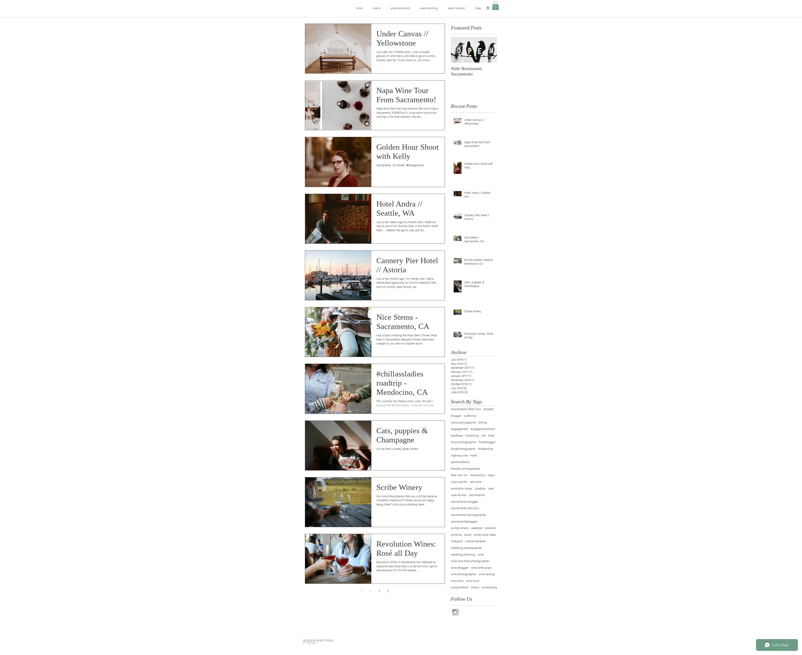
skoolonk (490, 528)
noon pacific (459, 482)
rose (491, 488)
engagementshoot (483, 429)
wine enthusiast (481, 568)
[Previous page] (361, 591)
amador (488, 409)
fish (483, 435)
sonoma (456, 534)
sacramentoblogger (464, 521)
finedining (472, 435)
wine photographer (463, 574)
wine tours (473, 581)
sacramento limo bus (465, 508)
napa (491, 475)
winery (475, 587)
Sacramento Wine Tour (466, 409)
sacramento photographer (468, 515)
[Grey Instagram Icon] (488, 8)
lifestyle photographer (465, 468)
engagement (459, 429)
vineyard (456, 541)
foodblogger (487, 442)
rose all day (458, 495)
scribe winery (460, 528)
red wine (475, 482)
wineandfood (459, 587)
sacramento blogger (464, 501)
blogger (456, 416)
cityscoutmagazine (463, 422)
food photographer (463, 442)
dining (482, 422)
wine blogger (459, 568)
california (470, 416)
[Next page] (388, 591)
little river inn (459, 475)
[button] (495, 5)
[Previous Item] (457, 50)
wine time (457, 581)
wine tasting (487, 574)
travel (467, 534)
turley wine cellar (485, 534)
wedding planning (463, 554)
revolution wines (461, 488)
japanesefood (460, 462)
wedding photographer (466, 548)
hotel (473, 455)
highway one (459, 455)
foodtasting (485, 449)
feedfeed (457, 435)
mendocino (477, 475)
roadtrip (480, 488)
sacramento (477, 495)
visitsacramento (475, 541)
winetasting (489, 587)
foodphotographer (463, 449)
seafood (476, 528)
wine (481, 554)
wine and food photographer (470, 561)
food (491, 435)
